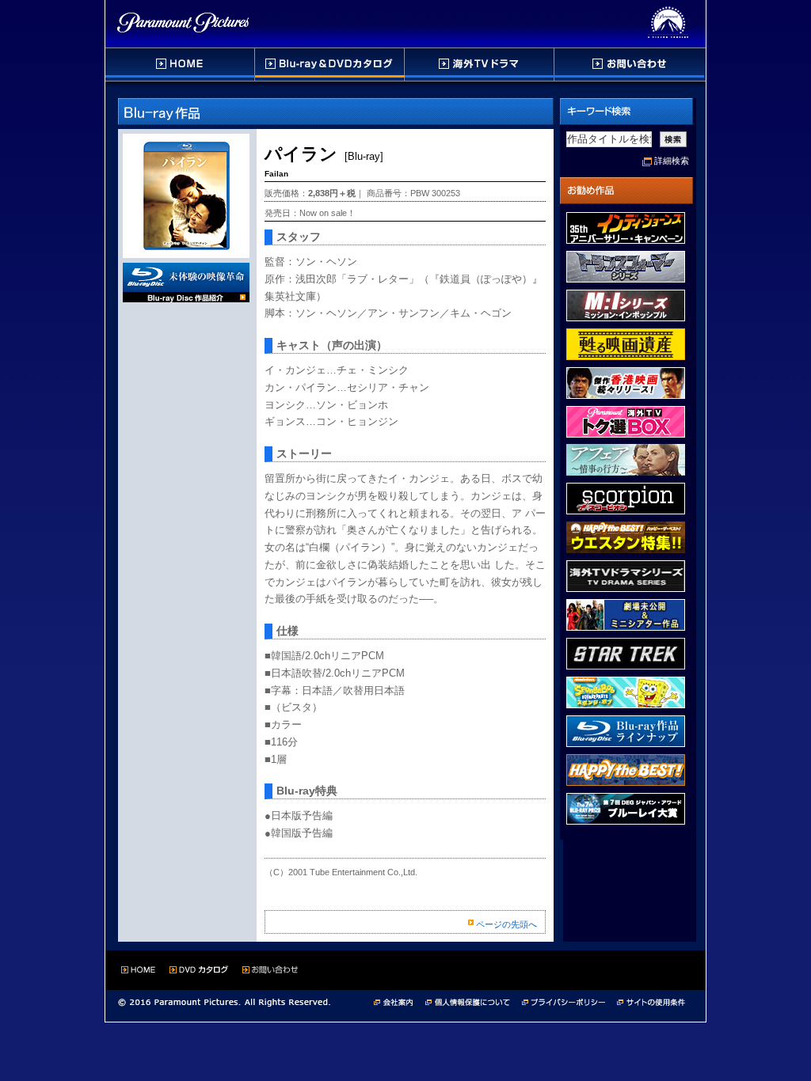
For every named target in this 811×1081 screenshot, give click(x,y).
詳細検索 (671, 160)
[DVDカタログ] (330, 64)
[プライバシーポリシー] (569, 1001)
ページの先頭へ (506, 924)
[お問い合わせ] (629, 64)
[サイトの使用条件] (652, 1001)
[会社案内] (398, 1001)
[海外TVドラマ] (480, 64)
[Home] (180, 64)
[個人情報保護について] (473, 1001)
